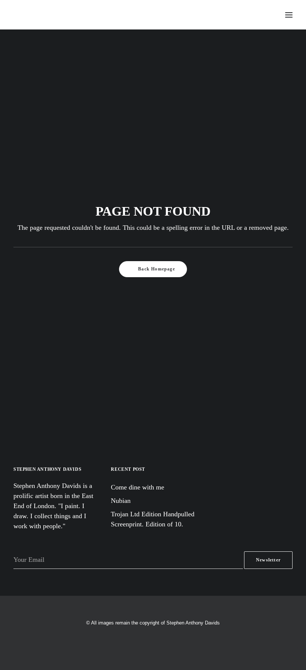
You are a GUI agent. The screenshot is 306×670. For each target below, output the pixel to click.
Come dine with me (137, 487)
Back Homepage (156, 269)
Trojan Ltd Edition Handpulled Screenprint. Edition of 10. (152, 519)
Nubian (121, 500)
